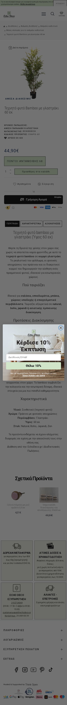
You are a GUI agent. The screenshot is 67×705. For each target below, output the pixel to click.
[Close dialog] (60, 327)
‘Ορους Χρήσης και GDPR (33, 375)
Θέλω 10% (33, 366)
